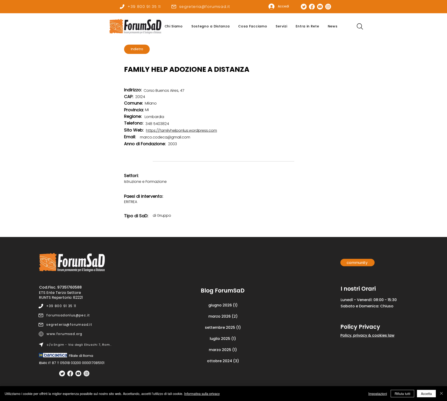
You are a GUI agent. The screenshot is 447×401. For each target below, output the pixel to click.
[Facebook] (70, 373)
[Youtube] (78, 373)
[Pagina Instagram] (328, 7)
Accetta (426, 393)
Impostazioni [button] (377, 393)
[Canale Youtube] (320, 7)
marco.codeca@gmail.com (165, 137)
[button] (173, 26)
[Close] (441, 393)
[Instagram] (86, 373)
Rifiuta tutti (402, 393)
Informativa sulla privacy (202, 393)
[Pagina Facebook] (312, 7)
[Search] (359, 26)
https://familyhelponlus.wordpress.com (181, 130)
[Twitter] (62, 373)
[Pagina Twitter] (304, 7)
